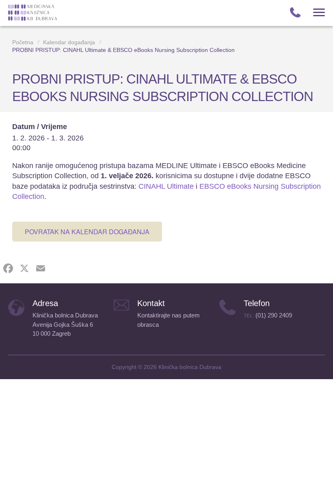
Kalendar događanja (69, 42)
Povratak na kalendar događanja (87, 231)
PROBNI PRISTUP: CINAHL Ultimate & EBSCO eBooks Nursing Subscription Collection (123, 50)
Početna (22, 42)
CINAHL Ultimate (166, 186)
